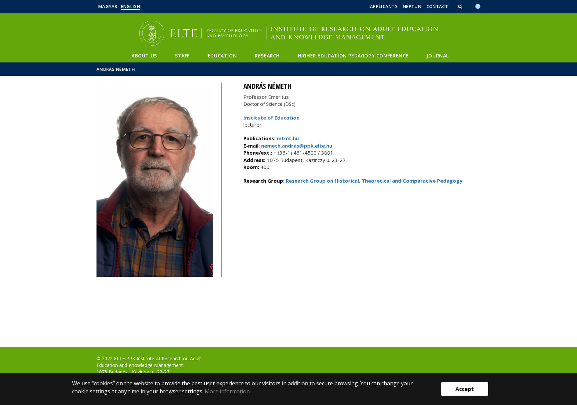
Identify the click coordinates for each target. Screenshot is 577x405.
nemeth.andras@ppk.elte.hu (296, 145)
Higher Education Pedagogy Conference (353, 55)
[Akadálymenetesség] (477, 6)
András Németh (116, 69)
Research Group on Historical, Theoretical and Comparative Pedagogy (374, 180)
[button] (460, 6)
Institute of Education (271, 117)
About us (144, 55)
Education (222, 55)
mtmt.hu (288, 138)
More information (227, 391)
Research (267, 55)
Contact (437, 6)
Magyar (108, 6)
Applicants (384, 6)
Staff (182, 55)
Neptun (412, 6)
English (130, 6)
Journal (438, 55)
